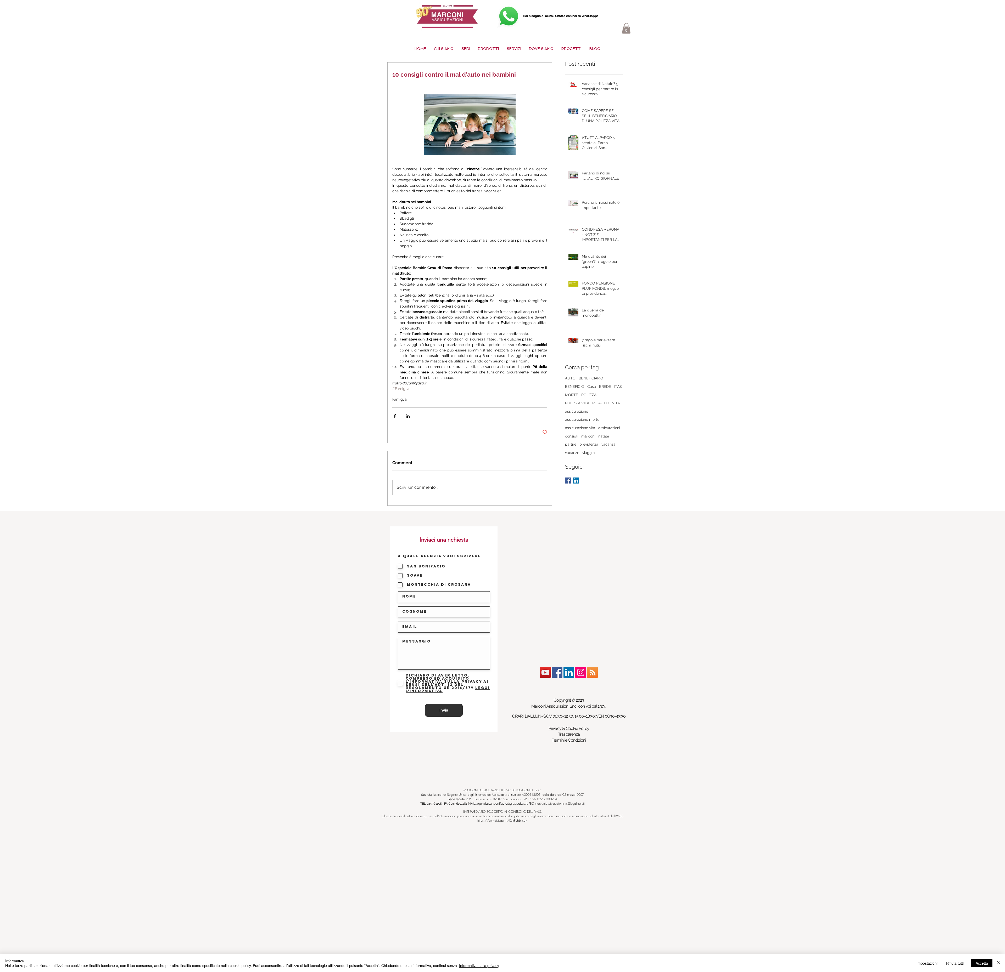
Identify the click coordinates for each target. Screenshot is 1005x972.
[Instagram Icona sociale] (580, 672)
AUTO (570, 378)
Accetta (982, 963)
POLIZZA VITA (577, 403)
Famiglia (399, 399)
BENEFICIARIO (591, 378)
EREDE (605, 386)
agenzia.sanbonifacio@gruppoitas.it (502, 803)
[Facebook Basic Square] (568, 481)
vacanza (608, 444)
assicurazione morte (582, 419)
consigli (571, 436)
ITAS (618, 386)
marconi (588, 436)
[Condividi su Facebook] (394, 416)
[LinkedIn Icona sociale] (568, 672)
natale (603, 436)
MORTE (571, 395)
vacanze (572, 453)
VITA (616, 403)
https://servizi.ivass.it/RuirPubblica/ (502, 820)
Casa (591, 386)
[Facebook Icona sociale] (557, 672)
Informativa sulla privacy (479, 965)
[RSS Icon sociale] (592, 672)
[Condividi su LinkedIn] (407, 416)
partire (570, 444)
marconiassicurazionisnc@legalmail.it (560, 803)
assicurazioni (609, 428)
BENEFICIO (574, 386)
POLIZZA (588, 395)
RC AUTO (600, 403)
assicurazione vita (580, 428)
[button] (626, 28)
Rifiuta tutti (955, 963)
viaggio (588, 453)
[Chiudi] (999, 963)
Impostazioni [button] (927, 963)
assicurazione (576, 411)
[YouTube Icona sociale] (545, 672)
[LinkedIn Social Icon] (576, 481)
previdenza (588, 444)
